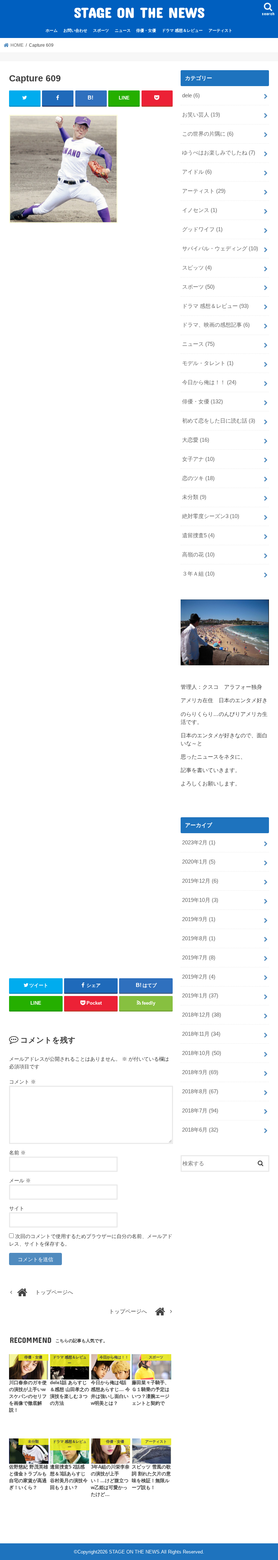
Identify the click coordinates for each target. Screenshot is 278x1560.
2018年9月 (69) (200, 1072)
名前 (17, 1153)
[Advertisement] (91, 597)
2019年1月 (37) (200, 996)
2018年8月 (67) (200, 1091)
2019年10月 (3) (200, 900)
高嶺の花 (198, 555)
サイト (16, 1208)
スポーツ (101, 30)
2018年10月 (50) (201, 1053)
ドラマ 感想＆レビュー (182, 30)
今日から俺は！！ (209, 382)
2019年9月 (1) (198, 919)
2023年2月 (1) (198, 842)
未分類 (194, 497)
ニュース (123, 30)
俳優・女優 (146, 30)
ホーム (52, 30)
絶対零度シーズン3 (210, 516)
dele (191, 95)
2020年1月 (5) (198, 862)
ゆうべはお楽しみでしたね (218, 153)
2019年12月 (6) (200, 881)
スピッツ (197, 268)
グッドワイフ (202, 229)
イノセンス (199, 210)
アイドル (197, 172)
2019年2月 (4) (198, 977)
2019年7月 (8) (198, 958)
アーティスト (220, 30)
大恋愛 (195, 440)
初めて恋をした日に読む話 (218, 421)
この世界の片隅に (207, 134)
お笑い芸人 (201, 115)
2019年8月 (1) (198, 938)
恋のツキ (198, 478)
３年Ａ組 (198, 574)
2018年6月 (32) (200, 1130)
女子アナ (198, 459)
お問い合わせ (75, 30)
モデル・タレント (207, 363)
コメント (22, 1082)
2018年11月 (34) (201, 1034)
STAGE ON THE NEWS (139, 12)
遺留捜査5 (198, 535)
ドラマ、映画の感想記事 (216, 325)
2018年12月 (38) (201, 1015)
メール (20, 1180)
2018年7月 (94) (200, 1111)
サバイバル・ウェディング (220, 248)
